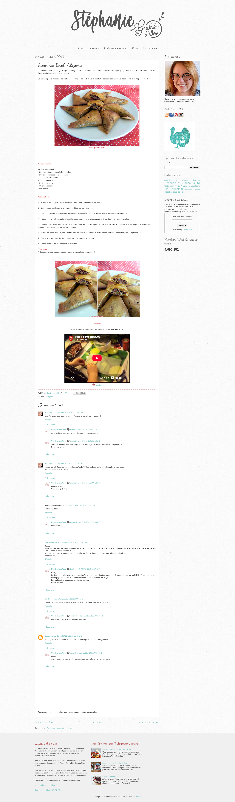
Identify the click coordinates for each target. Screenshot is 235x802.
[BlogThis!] (76, 393)
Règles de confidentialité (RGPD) (48, 790)
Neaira (47, 636)
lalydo (47, 599)
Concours (196, 180)
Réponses (51, 425)
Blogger (139, 797)
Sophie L (48, 412)
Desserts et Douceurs (179, 182)
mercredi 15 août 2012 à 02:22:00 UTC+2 (86, 522)
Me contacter (150, 48)
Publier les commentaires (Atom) (59, 728)
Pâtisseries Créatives (192, 189)
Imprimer (99, 385)
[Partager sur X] (79, 393)
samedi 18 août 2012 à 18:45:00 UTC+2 (66, 636)
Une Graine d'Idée (58, 429)
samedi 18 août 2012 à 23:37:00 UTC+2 (86, 653)
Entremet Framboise (110, 777)
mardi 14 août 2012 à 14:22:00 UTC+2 (68, 463)
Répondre (48, 419)
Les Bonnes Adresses (115, 48)
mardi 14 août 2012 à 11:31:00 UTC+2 (68, 412)
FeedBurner (187, 230)
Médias (134, 48)
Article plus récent (45, 722)
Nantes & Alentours (190, 186)
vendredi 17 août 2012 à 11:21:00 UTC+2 (67, 599)
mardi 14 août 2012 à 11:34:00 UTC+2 (85, 429)
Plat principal (51, 397)
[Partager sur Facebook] (81, 393)
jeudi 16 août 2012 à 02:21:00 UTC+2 (72, 542)
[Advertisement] (182, 296)
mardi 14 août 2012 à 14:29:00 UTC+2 (85, 483)
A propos (94, 48)
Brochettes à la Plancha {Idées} (114, 763)
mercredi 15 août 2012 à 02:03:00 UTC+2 (81, 505)
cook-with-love (51, 542)
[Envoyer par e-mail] (74, 393)
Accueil (81, 48)
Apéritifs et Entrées (176, 180)
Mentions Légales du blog (45, 785)
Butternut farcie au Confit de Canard (116, 749)
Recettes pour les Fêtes (175, 192)
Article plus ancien (149, 722)
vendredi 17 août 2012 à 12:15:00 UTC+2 (86, 616)
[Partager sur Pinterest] (84, 393)
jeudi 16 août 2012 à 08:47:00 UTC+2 (85, 569)
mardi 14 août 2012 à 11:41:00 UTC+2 (85, 441)
